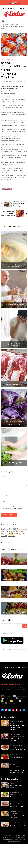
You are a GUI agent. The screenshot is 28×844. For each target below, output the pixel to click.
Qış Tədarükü (14, 755)
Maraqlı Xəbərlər (11, 59)
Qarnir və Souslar (15, 734)
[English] (12, 3)
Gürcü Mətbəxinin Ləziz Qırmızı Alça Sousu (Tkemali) (17, 738)
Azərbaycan (4, 685)
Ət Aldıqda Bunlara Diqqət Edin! (14, 384)
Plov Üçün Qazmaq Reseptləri (16, 786)
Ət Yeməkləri (8, 529)
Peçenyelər (20, 721)
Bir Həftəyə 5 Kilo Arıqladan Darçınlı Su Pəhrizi (18, 826)
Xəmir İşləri (13, 768)
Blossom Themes (13, 839)
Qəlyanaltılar (14, 811)
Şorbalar (20, 531)
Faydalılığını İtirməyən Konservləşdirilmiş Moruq (17, 758)
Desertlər (13, 721)
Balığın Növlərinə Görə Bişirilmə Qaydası (16, 796)
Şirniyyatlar (11, 536)
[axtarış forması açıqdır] (23, 8)
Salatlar (7, 533)
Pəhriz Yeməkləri (14, 766)
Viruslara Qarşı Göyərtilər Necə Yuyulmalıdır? (14, 463)
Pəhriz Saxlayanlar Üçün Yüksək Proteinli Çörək (17, 771)
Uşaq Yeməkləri (14, 813)
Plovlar (21, 745)
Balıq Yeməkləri (22, 529)
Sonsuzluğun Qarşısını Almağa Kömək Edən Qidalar (14, 344)
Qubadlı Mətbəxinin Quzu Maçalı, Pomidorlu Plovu (17, 748)
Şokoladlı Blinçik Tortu (16, 806)
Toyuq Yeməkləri (9, 531)
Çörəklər (12, 764)
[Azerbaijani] (10, 3)
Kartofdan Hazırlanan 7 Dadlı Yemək (17, 816)
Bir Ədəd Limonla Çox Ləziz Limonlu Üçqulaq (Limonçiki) (18, 727)
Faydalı (3, 59)
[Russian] (15, 3)
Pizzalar (16, 533)
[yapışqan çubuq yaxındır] (14, 1)
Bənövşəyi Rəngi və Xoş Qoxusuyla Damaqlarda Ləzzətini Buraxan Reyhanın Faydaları (14, 422)
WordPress (22, 839)
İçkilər (11, 823)
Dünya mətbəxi (15, 685)
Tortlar (20, 804)
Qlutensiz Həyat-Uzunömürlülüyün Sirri (14, 305)
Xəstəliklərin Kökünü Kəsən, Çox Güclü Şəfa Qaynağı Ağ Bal (14, 265)
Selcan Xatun (4, 81)
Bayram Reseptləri (15, 802)
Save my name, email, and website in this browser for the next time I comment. (13, 507)
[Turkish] (18, 3)
